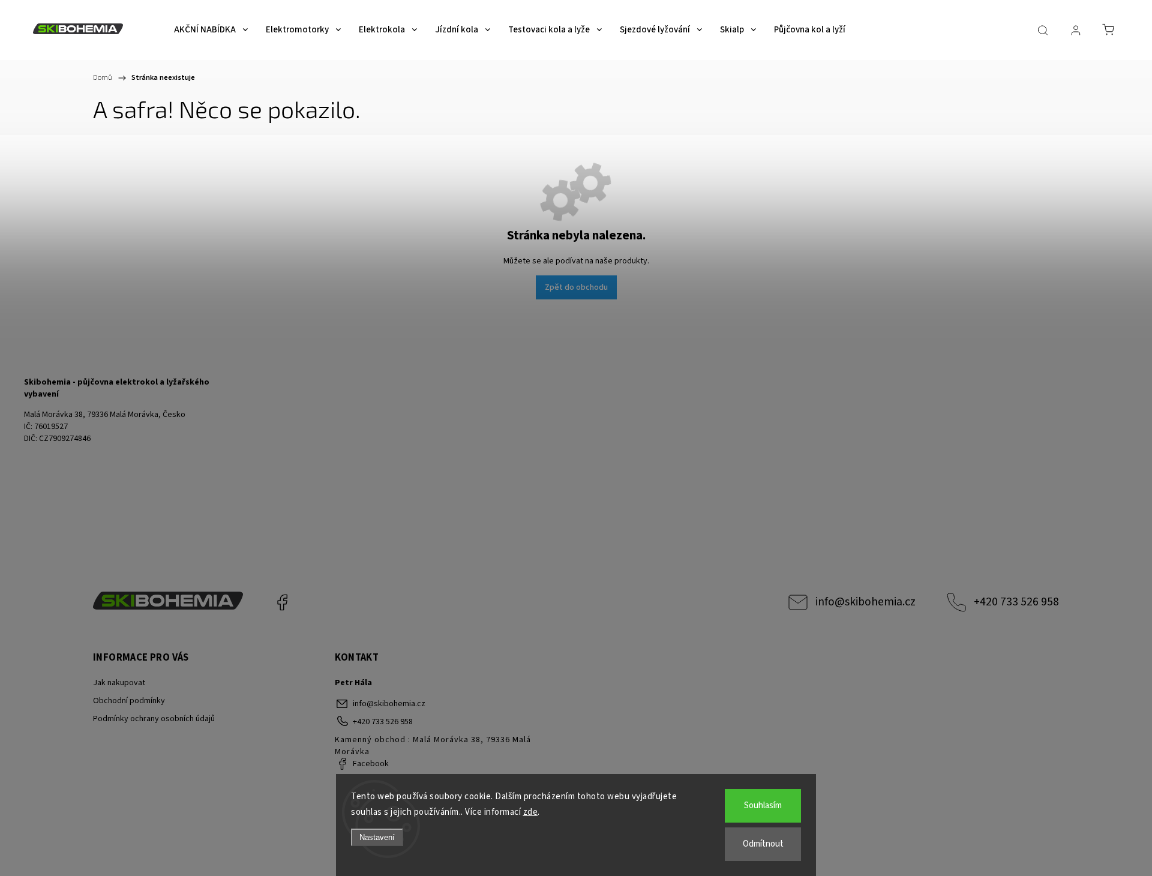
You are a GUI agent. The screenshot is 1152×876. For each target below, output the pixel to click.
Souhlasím (763, 805)
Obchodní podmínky (129, 701)
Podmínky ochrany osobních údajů (154, 719)
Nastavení (377, 837)
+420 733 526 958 (1016, 601)
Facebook (282, 602)
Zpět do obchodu (576, 287)
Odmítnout (763, 844)
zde (530, 812)
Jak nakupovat (119, 683)
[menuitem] (211, 30)
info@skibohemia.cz (865, 601)
